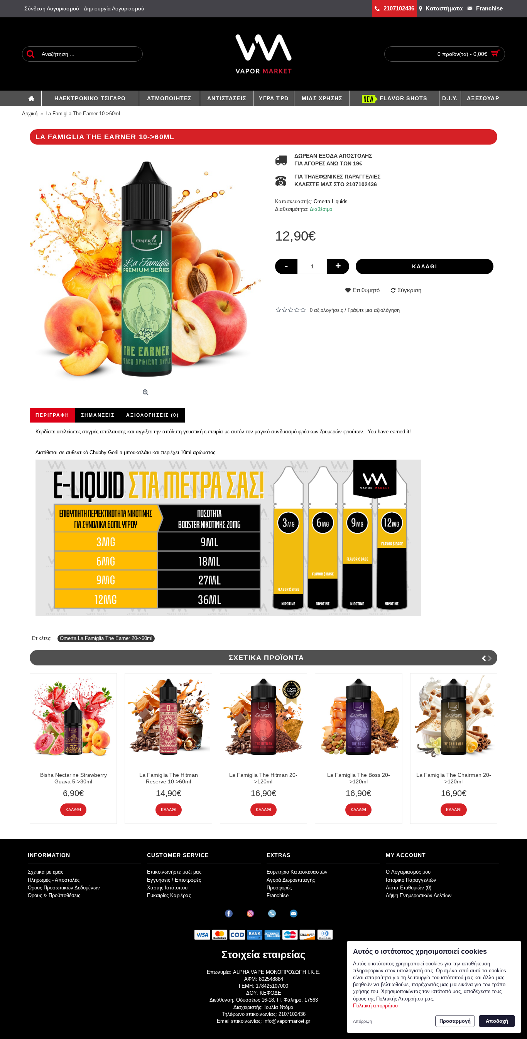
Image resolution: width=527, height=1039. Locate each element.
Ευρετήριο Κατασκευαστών (297, 872)
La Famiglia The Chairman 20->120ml (453, 778)
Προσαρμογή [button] (455, 1021)
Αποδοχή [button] (497, 1021)
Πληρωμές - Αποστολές (53, 880)
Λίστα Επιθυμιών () (408, 888)
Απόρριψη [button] (362, 1021)
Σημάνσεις (98, 415)
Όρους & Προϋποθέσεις (54, 895)
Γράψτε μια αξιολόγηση (374, 310)
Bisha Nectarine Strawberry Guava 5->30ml (73, 778)
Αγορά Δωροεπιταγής (291, 880)
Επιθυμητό (366, 290)
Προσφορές (279, 888)
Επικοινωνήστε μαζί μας (174, 872)
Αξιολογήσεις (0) (152, 415)
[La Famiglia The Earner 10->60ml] (147, 269)
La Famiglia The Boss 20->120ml (358, 778)
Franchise (278, 895)
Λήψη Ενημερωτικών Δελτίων (419, 895)
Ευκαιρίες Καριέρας (169, 895)
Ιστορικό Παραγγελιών (411, 880)
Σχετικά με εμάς (45, 872)
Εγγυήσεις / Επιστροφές (174, 880)
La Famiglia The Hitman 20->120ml (263, 778)
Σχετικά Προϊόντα (266, 658)
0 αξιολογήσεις (326, 310)
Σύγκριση (409, 290)
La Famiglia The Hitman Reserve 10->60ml (168, 778)
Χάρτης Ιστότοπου (167, 888)
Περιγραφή (52, 415)
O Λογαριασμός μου (408, 872)
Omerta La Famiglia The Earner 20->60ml (106, 638)
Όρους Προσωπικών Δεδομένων (64, 888)
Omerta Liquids (331, 201)
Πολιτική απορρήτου (375, 1006)
